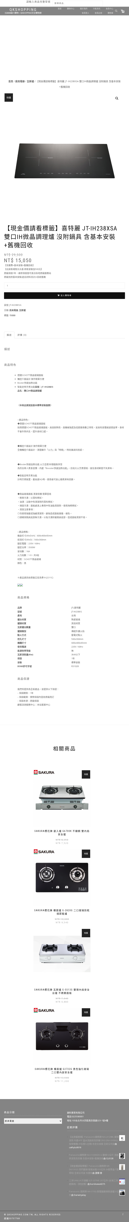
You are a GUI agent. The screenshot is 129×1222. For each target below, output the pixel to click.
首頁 (59, 9)
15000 (12, 315)
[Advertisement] (64, 53)
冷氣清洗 (96, 9)
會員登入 (85, 13)
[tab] (9, 335)
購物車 (110, 13)
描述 (9, 335)
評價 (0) (22, 335)
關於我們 (83, 9)
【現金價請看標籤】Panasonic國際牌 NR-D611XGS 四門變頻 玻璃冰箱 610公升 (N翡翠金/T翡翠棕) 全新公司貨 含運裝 (94, 1169)
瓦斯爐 (30, 81)
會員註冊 (98, 13)
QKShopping (23, 10)
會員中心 (109, 9)
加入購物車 (66, 295)
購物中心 (70, 9)
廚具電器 (20, 81)
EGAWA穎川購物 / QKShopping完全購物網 (23, 13)
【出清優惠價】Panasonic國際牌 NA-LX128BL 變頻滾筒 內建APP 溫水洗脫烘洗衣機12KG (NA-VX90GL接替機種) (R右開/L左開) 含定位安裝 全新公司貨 (94, 1140)
